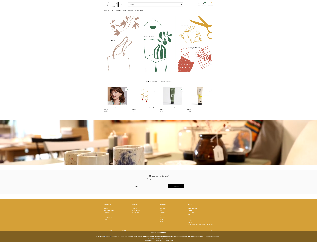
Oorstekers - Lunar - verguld (110, 107)
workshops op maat (108, 215)
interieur (137, 10)
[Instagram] (211, 230)
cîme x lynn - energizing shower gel (168, 107)
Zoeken (181, 4)
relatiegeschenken (108, 217)
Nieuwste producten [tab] (151, 81)
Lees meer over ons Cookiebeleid (212, 236)
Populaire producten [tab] (165, 81)
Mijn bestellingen (136, 210)
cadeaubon (106, 10)
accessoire (130, 10)
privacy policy (107, 219)
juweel (112, 10)
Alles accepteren (148, 240)
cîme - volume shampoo (192, 107)
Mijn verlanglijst (135, 212)
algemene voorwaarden (109, 210)
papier (124, 10)
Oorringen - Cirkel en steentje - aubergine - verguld (143, 107)
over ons (106, 208)
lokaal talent (107, 212)
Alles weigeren (159, 240)
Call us (110, 230)
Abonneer (176, 186)
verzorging (118, 10)
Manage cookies (169, 240)
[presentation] (105, 95)
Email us (124, 230)
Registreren (135, 208)
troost (141, 10)
